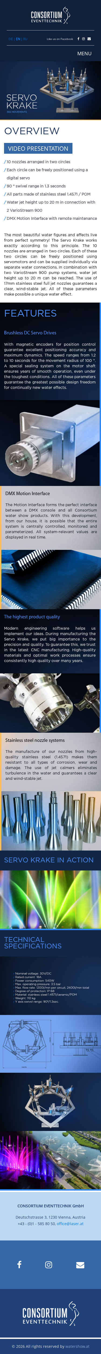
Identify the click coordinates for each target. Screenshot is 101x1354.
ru (25, 39)
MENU (84, 53)
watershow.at (77, 1346)
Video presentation (38, 148)
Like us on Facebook (60, 38)
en (18, 39)
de (11, 39)
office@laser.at (70, 1223)
